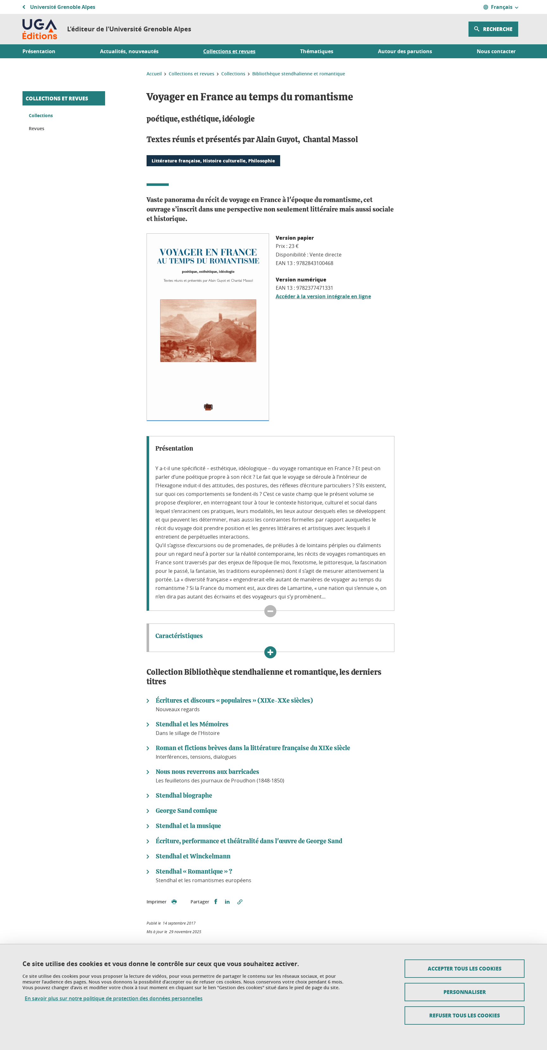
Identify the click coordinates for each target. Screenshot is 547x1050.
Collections (41, 115)
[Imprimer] (174, 901)
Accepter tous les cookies (464, 968)
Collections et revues (57, 98)
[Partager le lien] (240, 901)
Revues (36, 128)
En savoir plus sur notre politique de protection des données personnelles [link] (114, 999)
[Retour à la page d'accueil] (39, 29)
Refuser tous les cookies (464, 1015)
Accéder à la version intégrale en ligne (323, 296)
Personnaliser (464, 992)
